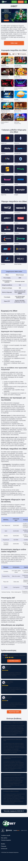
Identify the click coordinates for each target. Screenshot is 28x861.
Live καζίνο (9, 54)
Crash (15, 53)
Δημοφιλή (3, 53)
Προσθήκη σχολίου (14, 660)
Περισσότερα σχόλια (14, 711)
